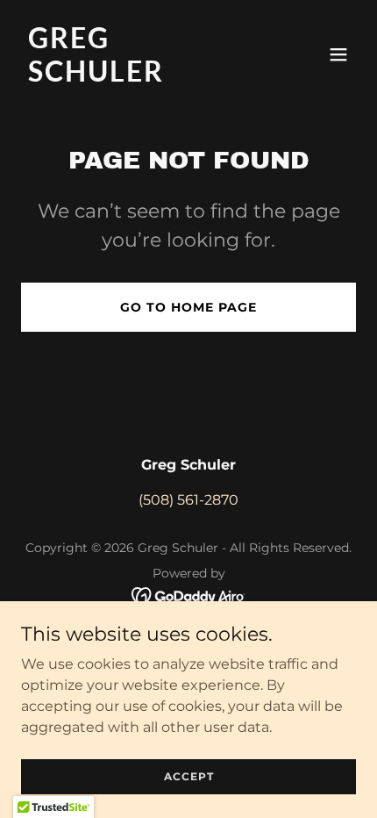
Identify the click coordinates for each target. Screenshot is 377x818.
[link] (138, 76)
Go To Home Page (188, 307)
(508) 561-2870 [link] (188, 500)
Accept (189, 776)
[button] (338, 54)
